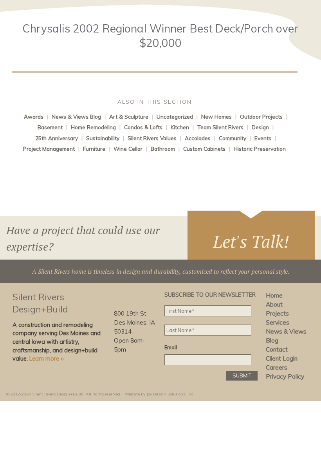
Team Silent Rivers (220, 127)
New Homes (216, 116)
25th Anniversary (56, 138)
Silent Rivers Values (152, 138)
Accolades (198, 138)
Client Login (282, 358)
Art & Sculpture (128, 116)
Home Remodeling (93, 127)
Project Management (49, 148)
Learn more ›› (46, 358)
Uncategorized (175, 116)
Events (262, 138)
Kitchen (180, 127)
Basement (50, 127)
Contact (277, 349)
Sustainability (102, 138)
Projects (277, 313)
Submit (242, 375)
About (274, 304)
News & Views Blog (76, 116)
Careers (276, 367)
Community (232, 138)
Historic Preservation (260, 148)
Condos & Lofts (143, 127)
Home (274, 295)
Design (260, 127)
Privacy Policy (285, 376)
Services (277, 322)
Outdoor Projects (261, 116)
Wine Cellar (128, 148)
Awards (33, 116)
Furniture (94, 148)
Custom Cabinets (204, 148)
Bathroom (163, 148)
